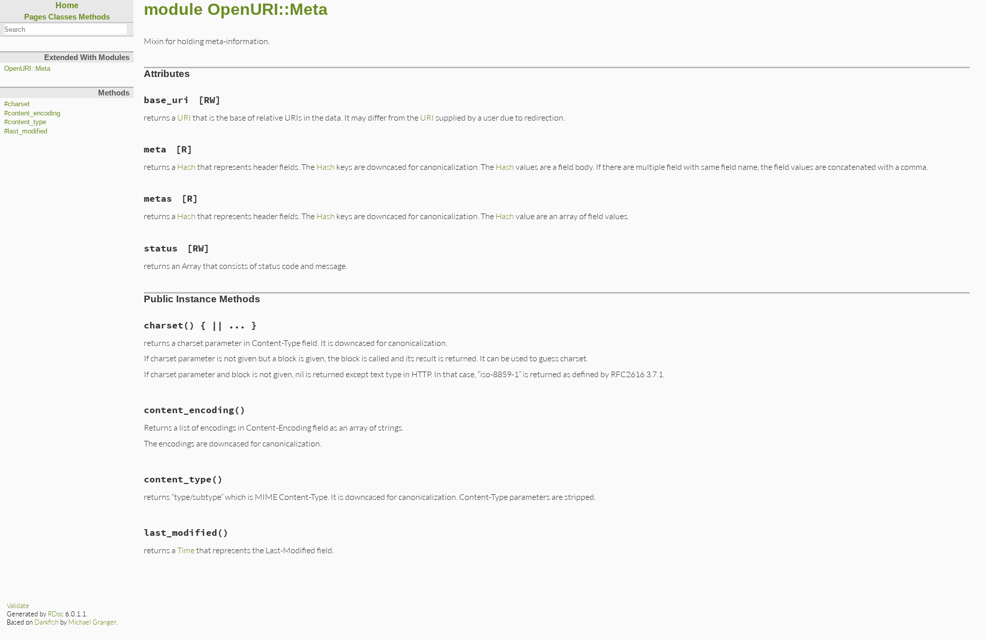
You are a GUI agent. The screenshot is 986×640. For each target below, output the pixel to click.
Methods (94, 16)
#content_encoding (32, 113)
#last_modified (25, 131)
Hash (186, 166)
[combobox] (65, 29)
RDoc (56, 614)
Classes (62, 16)
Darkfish (46, 622)
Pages (35, 16)
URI (184, 117)
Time (186, 550)
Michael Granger (92, 622)
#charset (17, 104)
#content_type (25, 122)
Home (67, 5)
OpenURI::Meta (27, 68)
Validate (18, 606)
